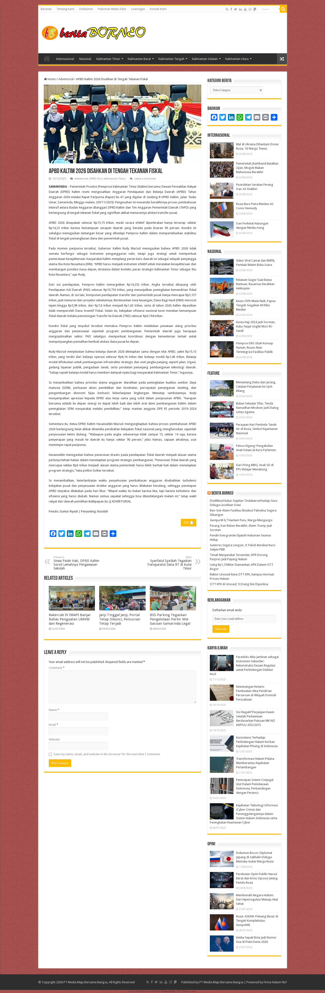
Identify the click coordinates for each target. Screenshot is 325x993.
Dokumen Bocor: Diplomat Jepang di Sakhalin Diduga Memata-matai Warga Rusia (255, 857)
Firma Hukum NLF (275, 982)
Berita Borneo (222, 493)
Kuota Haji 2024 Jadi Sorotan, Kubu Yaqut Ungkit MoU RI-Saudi (255, 326)
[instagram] (250, 9)
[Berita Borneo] (95, 32)
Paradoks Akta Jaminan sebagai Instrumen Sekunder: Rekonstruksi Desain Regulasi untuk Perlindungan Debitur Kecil (244, 665)
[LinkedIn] (240, 9)
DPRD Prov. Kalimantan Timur (107, 178)
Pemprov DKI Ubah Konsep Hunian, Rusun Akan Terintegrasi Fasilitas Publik (254, 347)
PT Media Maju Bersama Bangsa (221, 982)
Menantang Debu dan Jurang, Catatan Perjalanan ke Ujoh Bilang (256, 386)
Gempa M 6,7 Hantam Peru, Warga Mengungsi (241, 520)
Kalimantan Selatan (205, 59)
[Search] (283, 9)
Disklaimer (86, 9)
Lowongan (138, 9)
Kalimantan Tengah (171, 59)
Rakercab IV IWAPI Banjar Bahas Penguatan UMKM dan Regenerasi (70, 619)
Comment (56, 668)
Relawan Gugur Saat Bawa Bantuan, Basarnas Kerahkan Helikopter (255, 284)
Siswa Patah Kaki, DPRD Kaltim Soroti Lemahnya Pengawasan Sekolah (76, 563)
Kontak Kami (158, 9)
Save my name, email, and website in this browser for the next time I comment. (107, 754)
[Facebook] (231, 9)
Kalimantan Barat (139, 59)
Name (54, 710)
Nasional (85, 59)
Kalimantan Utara (237, 59)
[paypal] (255, 9)
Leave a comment (145, 178)
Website (54, 739)
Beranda (46, 9)
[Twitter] (236, 9)
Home (47, 58)
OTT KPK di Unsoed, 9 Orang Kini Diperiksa (239, 584)
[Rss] (227, 9)
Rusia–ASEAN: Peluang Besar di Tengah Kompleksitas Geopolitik (257, 921)
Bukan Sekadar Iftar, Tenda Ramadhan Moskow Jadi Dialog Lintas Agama (257, 408)
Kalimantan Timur (108, 59)
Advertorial (66, 79)
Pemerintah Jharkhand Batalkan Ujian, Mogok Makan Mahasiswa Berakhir (257, 168)
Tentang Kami (65, 9)
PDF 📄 (188, 522)
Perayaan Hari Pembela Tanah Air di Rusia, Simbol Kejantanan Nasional (257, 429)
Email (53, 724)
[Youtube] (245, 9)
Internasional (65, 59)
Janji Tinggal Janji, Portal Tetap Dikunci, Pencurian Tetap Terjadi (119, 619)
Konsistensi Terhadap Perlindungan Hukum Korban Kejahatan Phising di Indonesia (257, 742)
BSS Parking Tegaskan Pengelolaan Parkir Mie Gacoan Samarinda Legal (170, 619)
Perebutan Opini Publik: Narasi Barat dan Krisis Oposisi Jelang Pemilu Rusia (257, 878)
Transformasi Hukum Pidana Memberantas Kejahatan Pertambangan (255, 763)
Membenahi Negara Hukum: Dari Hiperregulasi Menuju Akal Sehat (257, 899)
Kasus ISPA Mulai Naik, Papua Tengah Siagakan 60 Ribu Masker (256, 305)
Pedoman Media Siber (112, 9)
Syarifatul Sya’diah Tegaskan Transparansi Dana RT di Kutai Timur (169, 563)
